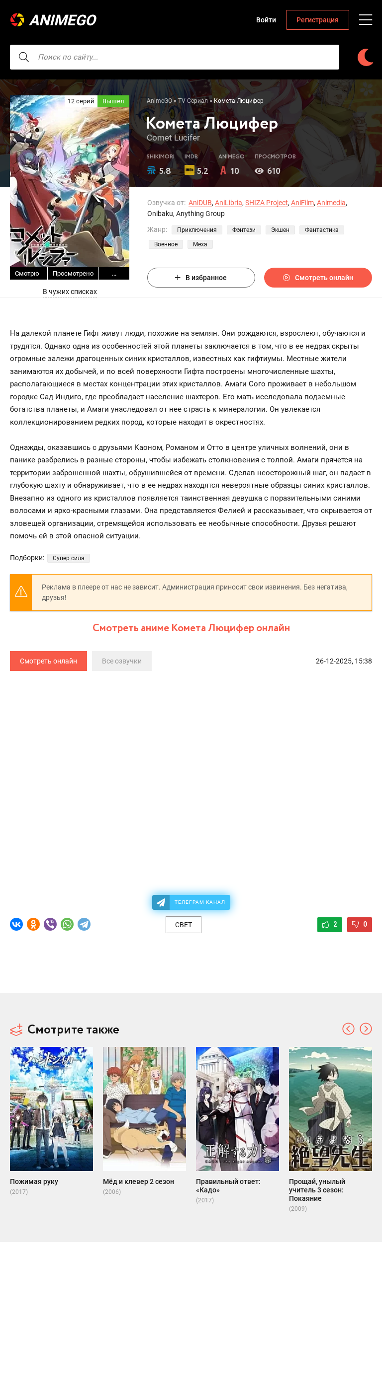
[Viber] (50, 924)
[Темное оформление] (365, 57)
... (114, 273)
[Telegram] (84, 924)
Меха (200, 244)
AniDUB (200, 203)
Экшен (280, 229)
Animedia (331, 203)
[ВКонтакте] (16, 924)
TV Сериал (193, 100)
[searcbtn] (24, 57)
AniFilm (302, 203)
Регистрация (317, 20)
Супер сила (69, 558)
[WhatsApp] (67, 924)
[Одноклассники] (33, 924)
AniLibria (228, 203)
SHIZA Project (266, 203)
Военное (166, 244)
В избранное (206, 278)
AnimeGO (62, 20)
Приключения (197, 229)
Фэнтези (244, 229)
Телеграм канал (200, 902)
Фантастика (322, 229)
